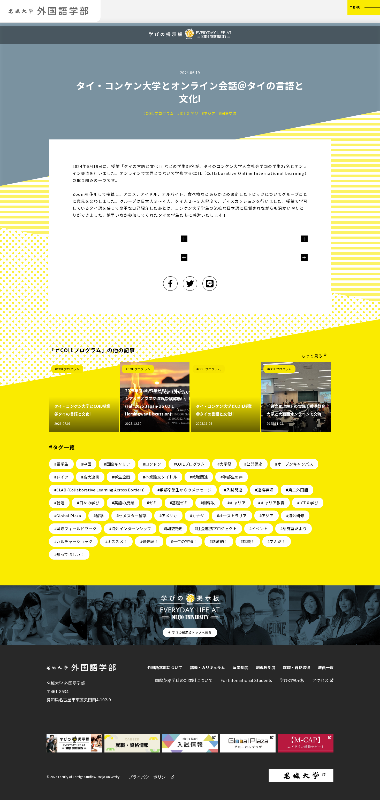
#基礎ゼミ (179, 502)
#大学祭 (224, 464)
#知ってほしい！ (69, 554)
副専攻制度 (265, 667)
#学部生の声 (232, 477)
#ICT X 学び (307, 502)
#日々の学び (88, 502)
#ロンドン (152, 464)
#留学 (99, 515)
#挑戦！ (248, 541)
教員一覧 (325, 667)
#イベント (258, 528)
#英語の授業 (123, 502)
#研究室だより (293, 528)
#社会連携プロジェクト (216, 528)
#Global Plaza (67, 515)
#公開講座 (253, 464)
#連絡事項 (264, 489)
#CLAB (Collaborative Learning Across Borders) (99, 489)
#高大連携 (90, 477)
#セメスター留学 (132, 515)
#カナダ (197, 515)
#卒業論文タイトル (160, 477)
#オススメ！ (116, 541)
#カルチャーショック (73, 541)
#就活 (59, 502)
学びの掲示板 (292, 680)
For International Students (246, 680)
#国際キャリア (117, 464)
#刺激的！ (219, 541)
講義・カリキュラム (207, 667)
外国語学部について (164, 667)
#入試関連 (233, 489)
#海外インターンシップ (130, 528)
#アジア (266, 515)
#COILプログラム (67, 369)
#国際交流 (173, 528)
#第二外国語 (297, 489)
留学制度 (240, 667)
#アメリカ (168, 515)
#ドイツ (61, 477)
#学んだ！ (277, 541)
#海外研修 (295, 515)
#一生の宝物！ (184, 541)
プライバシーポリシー (149, 777)
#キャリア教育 (271, 502)
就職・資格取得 (296, 667)
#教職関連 (199, 477)
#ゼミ (152, 502)
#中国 (86, 464)
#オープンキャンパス (294, 464)
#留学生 (61, 464)
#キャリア (236, 502)
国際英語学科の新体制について (184, 680)
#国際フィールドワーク (75, 528)
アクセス (320, 680)
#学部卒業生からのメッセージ (184, 489)
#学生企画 (121, 477)
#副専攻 (208, 502)
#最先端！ (149, 541)
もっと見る (312, 355)
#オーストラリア (232, 515)
